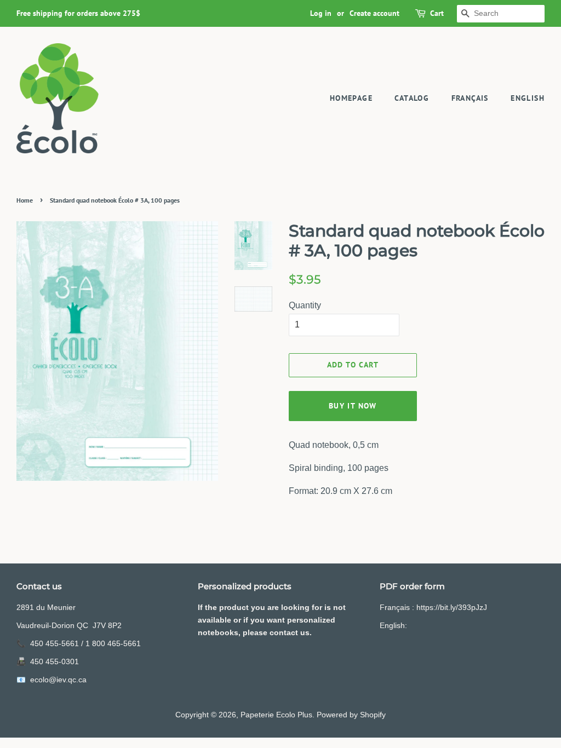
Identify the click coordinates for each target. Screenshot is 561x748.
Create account (374, 13)
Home (24, 200)
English (528, 98)
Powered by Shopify (351, 715)
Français (470, 98)
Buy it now (353, 406)
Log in (320, 13)
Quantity (305, 305)
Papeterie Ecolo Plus (276, 715)
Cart (437, 13)
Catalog (411, 98)
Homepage (351, 98)
